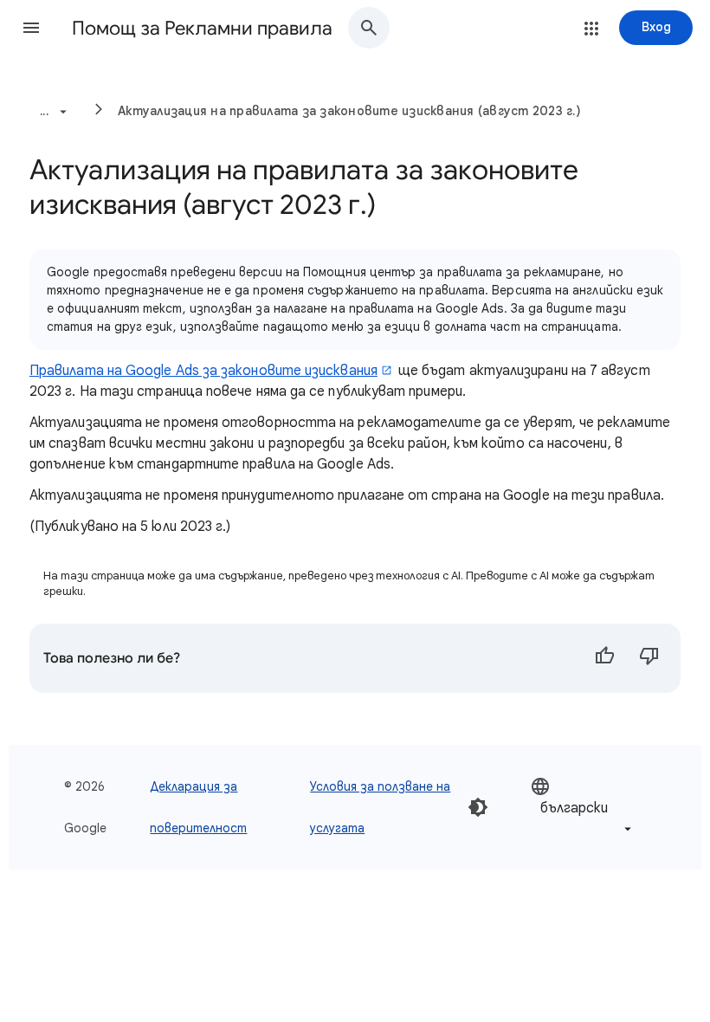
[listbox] (583, 807)
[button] (31, 28)
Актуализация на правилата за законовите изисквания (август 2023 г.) (349, 111)
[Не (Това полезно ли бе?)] (649, 658)
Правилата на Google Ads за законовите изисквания (203, 370)
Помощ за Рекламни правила (202, 28)
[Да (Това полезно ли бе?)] (604, 658)
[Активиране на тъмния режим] (478, 807)
